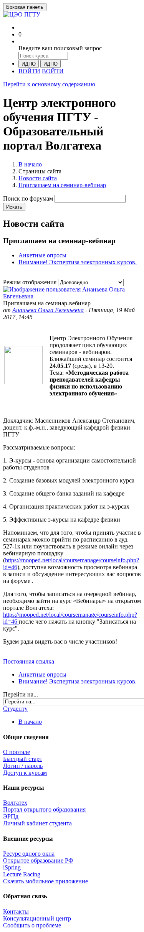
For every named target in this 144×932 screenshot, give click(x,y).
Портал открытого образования (44, 809)
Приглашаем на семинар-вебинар (62, 185)
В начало (30, 164)
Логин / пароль (23, 765)
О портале (16, 752)
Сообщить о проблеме (32, 925)
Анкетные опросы (42, 255)
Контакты (16, 911)
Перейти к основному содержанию (49, 84)
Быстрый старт (22, 759)
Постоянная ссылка (28, 661)
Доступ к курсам (25, 772)
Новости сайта (37, 178)
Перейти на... (20, 694)
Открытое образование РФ (38, 860)
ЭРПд (10, 816)
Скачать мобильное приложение (45, 881)
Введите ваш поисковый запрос (60, 48)
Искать (14, 207)
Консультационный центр (37, 918)
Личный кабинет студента (37, 823)
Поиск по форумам (28, 198)
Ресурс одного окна (29, 853)
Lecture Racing (21, 874)
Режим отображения (30, 282)
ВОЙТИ (29, 71)
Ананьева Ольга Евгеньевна (48, 310)
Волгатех (15, 802)
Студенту (15, 708)
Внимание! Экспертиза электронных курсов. (77, 262)
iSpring (12, 867)
